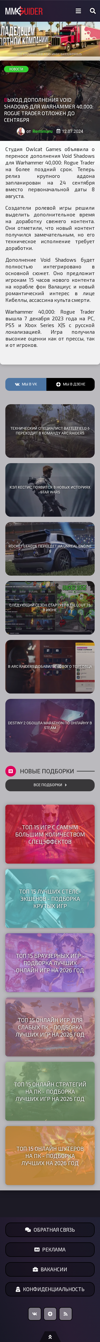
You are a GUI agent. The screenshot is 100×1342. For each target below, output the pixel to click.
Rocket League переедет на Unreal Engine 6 (50, 549)
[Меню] (78, 11)
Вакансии (54, 1269)
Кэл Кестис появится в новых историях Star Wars (50, 490)
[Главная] (24, 11)
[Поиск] (93, 11)
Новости (16, 69)
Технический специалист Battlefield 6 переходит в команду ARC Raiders (50, 431)
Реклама (54, 1249)
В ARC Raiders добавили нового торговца (50, 666)
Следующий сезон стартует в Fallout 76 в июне (50, 608)
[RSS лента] (65, 1314)
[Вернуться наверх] (50, 1336)
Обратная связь (54, 1230)
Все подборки (48, 785)
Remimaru (43, 131)
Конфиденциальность (54, 1289)
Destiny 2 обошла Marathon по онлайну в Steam (50, 725)
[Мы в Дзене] (50, 1314)
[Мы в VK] (34, 1314)
